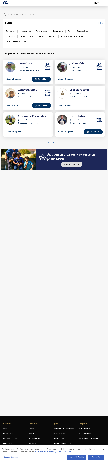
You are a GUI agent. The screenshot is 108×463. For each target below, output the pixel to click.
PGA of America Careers (64, 443)
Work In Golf (59, 433)
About (31, 433)
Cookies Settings (11, 457)
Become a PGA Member (64, 428)
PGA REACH (84, 428)
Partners (32, 443)
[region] (54, 454)
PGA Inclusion (85, 433)
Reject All (96, 457)
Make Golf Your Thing (88, 438)
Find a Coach (8, 428)
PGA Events (8, 443)
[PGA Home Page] (5, 3)
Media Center (34, 438)
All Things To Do (10, 438)
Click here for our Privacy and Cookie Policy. (53, 452)
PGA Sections (60, 438)
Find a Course (9, 433)
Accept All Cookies (77, 457)
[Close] (104, 450)
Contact (32, 428)
